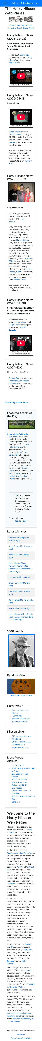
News (12, 25)
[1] (18, 455)
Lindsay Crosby (16, 476)
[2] (31, 478)
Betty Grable (14, 473)
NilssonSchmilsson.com (25, 3)
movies (28, 944)
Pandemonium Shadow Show (20, 853)
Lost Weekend (18, 765)
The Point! (26, 950)
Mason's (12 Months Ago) (20, 608)
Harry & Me (17, 716)
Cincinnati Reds (19, 279)
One (13, 799)
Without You (15, 63)
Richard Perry (15, 378)
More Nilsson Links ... (21, 747)
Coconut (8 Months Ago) (20, 577)
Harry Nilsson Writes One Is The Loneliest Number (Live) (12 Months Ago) (21, 617)
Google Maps (20, 521)
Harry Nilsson (15, 134)
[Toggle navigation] (5, 3)
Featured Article (24, 25)
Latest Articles (14, 28)
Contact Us (21, 1034)
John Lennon (26, 970)
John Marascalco (19, 779)
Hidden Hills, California (17, 434)
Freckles (11, 883)
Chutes (12, 142)
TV (12, 947)
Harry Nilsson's (15, 381)
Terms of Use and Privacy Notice (21, 1038)
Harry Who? (28, 28)
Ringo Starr (14, 324)
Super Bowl (25, 55)
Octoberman (14, 132)
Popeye (10, 961)
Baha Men (16, 802)
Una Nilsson (17, 788)
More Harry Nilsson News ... (17, 402)
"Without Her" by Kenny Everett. (21, 695)
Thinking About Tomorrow (23, 796)
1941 (19, 867)
